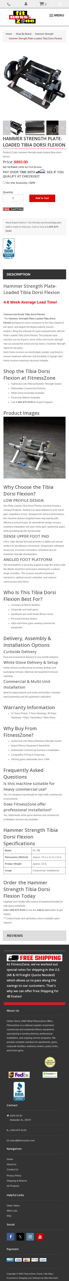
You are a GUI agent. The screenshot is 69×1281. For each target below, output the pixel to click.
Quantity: (8, 192)
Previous (7, 128)
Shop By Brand (23, 34)
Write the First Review (30, 167)
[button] (26, 3)
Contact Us (12, 1169)
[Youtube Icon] (40, 1237)
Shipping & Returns (17, 1180)
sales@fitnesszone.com (22, 1140)
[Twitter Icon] (20, 1237)
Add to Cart (42, 198)
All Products (13, 1186)
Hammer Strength (44, 34)
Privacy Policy (14, 1175)
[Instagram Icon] (30, 1237)
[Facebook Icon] (11, 1237)
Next (62, 128)
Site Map (48, 1274)
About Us (11, 1164)
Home (9, 34)
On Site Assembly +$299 (20, 182)
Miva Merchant (51, 1278)
